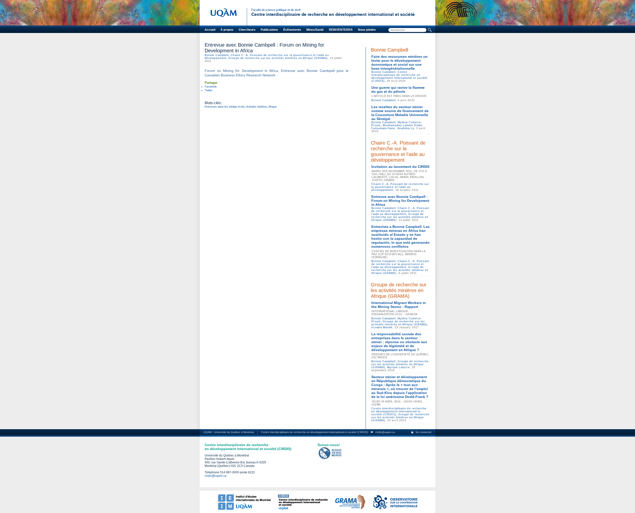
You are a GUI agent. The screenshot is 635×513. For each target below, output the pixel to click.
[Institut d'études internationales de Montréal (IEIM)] (244, 509)
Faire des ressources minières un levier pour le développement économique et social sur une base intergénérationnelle (399, 62)
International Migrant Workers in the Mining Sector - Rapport (398, 305)
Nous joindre (367, 29)
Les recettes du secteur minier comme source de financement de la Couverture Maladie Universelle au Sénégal (400, 113)
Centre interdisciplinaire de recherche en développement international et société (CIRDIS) (399, 76)
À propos (227, 29)
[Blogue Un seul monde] (330, 458)
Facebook (211, 86)
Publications (269, 29)
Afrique (272, 106)
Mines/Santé (315, 29)
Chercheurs (247, 29)
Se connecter (423, 432)
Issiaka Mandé (381, 327)
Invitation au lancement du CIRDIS (400, 167)
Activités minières (256, 106)
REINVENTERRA (341, 29)
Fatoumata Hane (383, 128)
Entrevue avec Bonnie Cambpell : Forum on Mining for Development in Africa (400, 201)
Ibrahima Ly (405, 128)
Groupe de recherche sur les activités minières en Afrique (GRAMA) (278, 58)
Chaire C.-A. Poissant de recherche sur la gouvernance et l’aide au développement (398, 151)
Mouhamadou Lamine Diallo (402, 125)
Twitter (209, 90)
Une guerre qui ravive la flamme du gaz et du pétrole (398, 89)
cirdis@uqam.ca (385, 432)
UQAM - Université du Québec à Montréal (228, 432)
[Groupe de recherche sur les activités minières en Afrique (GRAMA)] (350, 509)
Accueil (210, 29)
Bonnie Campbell (217, 55)
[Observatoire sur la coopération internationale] (395, 509)
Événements (292, 29)
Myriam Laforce (398, 367)
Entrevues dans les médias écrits (225, 106)
